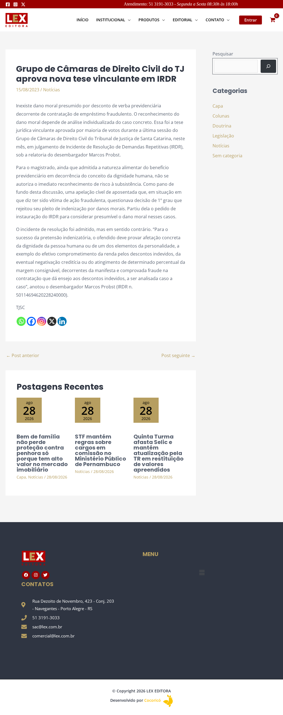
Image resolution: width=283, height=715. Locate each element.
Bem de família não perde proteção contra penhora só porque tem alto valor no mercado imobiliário (42, 453)
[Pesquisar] (268, 66)
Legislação (223, 136)
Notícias (51, 90)
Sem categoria (227, 156)
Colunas (221, 116)
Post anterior (22, 355)
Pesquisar (223, 54)
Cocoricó (153, 700)
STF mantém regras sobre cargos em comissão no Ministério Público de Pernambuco (100, 450)
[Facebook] (8, 4)
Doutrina (222, 126)
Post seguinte (178, 355)
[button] (128, 19)
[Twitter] (23, 4)
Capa (21, 477)
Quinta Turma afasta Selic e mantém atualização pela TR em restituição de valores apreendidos (158, 453)
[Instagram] (15, 4)
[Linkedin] (62, 321)
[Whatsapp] (21, 321)
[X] (51, 321)
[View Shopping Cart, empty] (272, 20)
